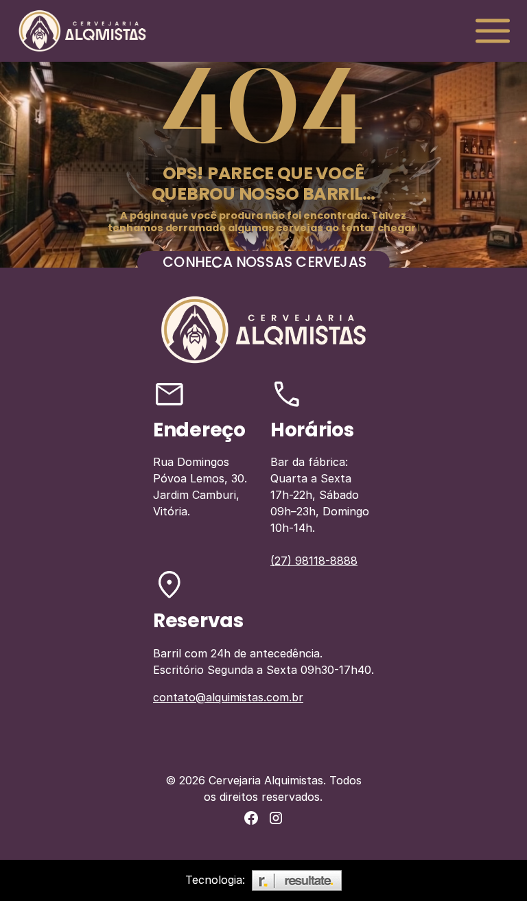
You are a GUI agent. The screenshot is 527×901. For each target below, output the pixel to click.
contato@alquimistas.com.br (228, 697)
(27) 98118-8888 (314, 560)
